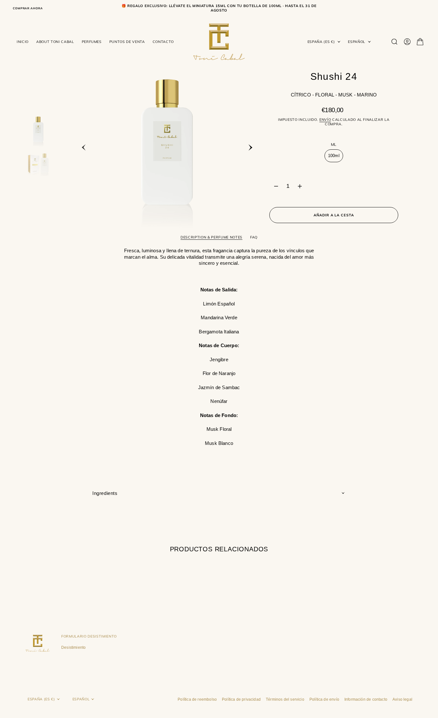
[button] (407, 42)
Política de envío (324, 699)
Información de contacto (365, 699)
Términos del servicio (285, 699)
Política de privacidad (241, 699)
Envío (325, 119)
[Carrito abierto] (420, 42)
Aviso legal (402, 699)
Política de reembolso (197, 699)
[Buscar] (394, 42)
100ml (335, 157)
